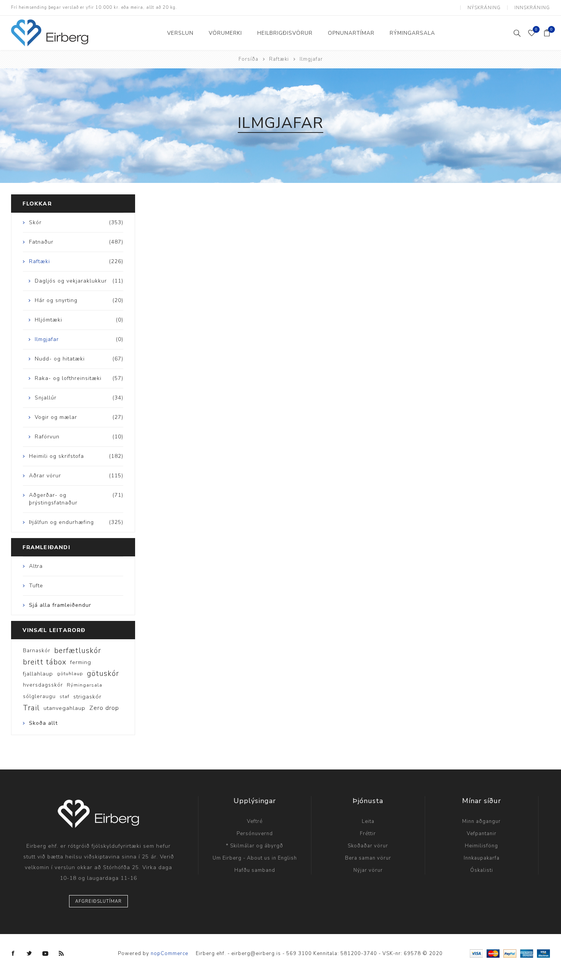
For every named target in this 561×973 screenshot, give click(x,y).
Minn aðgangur (481, 821)
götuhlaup (70, 673)
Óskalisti (481, 870)
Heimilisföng (481, 845)
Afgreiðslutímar (98, 901)
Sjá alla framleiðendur (60, 605)
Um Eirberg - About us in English (255, 858)
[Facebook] (13, 953)
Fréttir (368, 833)
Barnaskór (36, 650)
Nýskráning (484, 8)
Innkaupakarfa (482, 858)
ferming (80, 662)
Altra (36, 566)
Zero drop (104, 708)
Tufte (36, 585)
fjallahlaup (38, 673)
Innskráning (532, 8)
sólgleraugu (39, 696)
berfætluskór (77, 651)
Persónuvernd (255, 833)
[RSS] (61, 953)
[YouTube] (45, 953)
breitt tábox (44, 662)
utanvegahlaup (64, 708)
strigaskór (87, 696)
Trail (31, 708)
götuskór (103, 674)
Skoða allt (43, 723)
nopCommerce (169, 953)
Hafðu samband (254, 870)
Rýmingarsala (84, 685)
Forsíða (248, 59)
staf (64, 696)
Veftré (255, 821)
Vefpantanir (482, 833)
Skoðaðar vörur (368, 845)
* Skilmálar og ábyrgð (254, 845)
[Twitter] (29, 953)
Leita (368, 821)
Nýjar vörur (368, 870)
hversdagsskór (43, 685)
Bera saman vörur (368, 858)
